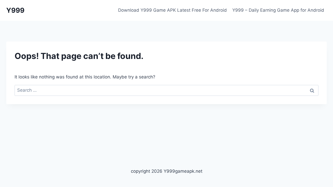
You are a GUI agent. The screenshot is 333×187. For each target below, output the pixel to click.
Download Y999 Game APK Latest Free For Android (172, 10)
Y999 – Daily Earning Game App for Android (278, 10)
